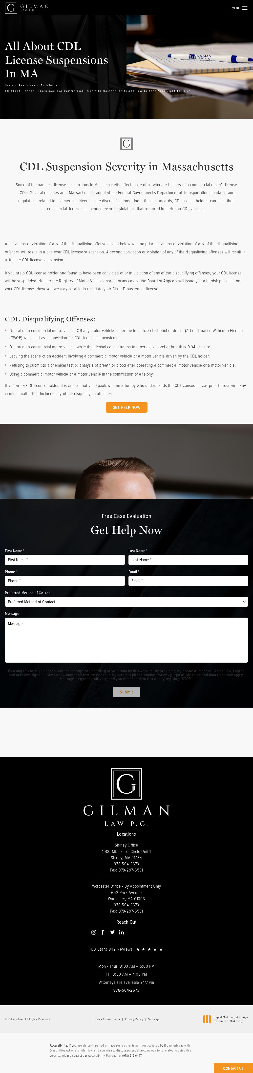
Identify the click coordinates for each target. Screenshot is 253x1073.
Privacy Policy (134, 1019)
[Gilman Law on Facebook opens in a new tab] (103, 932)
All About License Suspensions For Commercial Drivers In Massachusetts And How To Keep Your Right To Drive (98, 91)
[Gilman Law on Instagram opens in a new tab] (93, 932)
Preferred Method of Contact (28, 592)
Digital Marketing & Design (230, 1019)
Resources (27, 85)
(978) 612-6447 (132, 1055)
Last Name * (138, 550)
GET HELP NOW (127, 407)
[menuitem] (93, 932)
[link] (126, 864)
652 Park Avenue (126, 895)
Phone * (11, 571)
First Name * (14, 550)
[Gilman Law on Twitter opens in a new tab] (112, 932)
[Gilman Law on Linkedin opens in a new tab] (122, 932)
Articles (47, 85)
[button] (245, 8)
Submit (126, 692)
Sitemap (153, 1019)
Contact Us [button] (233, 1068)
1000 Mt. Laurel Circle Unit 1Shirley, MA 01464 (126, 854)
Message (12, 613)
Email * (133, 571)
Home (9, 85)
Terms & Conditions (107, 1019)
